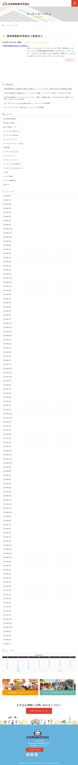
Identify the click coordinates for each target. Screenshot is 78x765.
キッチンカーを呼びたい (11, 131)
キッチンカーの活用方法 (11, 164)
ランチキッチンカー (10, 139)
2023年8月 (7, 344)
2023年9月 (7, 340)
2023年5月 (7, 356)
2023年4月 (7, 360)
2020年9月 (7, 467)
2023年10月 (7, 335)
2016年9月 (7, 631)
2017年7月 (7, 594)
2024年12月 (7, 278)
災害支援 (6, 147)
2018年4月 (7, 578)
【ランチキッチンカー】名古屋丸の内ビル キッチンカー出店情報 (26, 103)
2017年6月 (7, 598)
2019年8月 (7, 520)
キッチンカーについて (41, 42)
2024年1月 (7, 323)
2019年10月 (7, 512)
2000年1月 (7, 644)
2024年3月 (7, 315)
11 (49, 661)
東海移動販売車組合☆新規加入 (25, 36)
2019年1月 (7, 541)
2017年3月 (7, 607)
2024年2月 (7, 319)
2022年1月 (7, 409)
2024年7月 (7, 298)
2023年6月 (7, 352)
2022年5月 (7, 397)
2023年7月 (7, 348)
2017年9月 (7, 590)
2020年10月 (7, 463)
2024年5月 (7, 307)
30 (28, 668)
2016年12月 (7, 619)
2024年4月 (7, 311)
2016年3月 (7, 639)
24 (39, 666)
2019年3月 (7, 537)
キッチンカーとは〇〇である (13, 143)
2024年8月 (7, 294)
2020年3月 (7, 492)
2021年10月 (7, 418)
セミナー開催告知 (9, 180)
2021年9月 (7, 422)
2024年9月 (7, 290)
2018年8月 (7, 561)
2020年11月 (7, 459)
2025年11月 (7, 233)
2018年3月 (7, 582)
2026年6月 (7, 204)
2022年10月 (7, 376)
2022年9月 (7, 381)
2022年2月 (7, 405)
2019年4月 (7, 533)
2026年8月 (7, 196)
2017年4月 (7, 602)
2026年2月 (7, 220)
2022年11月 (7, 372)
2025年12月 (7, 229)
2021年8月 (7, 426)
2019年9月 (7, 516)
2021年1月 (7, 450)
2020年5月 (7, 483)
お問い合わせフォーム (39, 711)
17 (39, 664)
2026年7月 (7, 200)
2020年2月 (7, 496)
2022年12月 (7, 368)
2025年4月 (7, 262)
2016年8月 (7, 635)
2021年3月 (7, 446)
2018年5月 (7, 574)
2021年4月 (7, 442)
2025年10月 (7, 237)
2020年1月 (7, 500)
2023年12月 (7, 327)
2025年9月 (7, 241)
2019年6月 (7, 528)
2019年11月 (7, 508)
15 (18, 664)
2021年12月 (7, 414)
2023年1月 (7, 364)
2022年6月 (7, 393)
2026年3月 (7, 216)
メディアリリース (9, 156)
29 (18, 668)
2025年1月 (7, 274)
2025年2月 (7, 270)
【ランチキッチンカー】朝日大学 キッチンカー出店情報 (23, 107)
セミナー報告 (8, 176)
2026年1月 (7, 224)
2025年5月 (7, 257)
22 (18, 666)
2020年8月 (7, 471)
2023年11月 (7, 331)
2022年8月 (7, 385)
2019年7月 (7, 524)
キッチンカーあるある (11, 135)
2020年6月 (7, 479)
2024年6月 (7, 303)
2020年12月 (7, 455)
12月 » (60, 670)
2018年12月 (7, 545)
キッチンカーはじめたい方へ (13, 168)
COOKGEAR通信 (9, 119)
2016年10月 (7, 627)
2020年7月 (7, 475)
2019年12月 (7, 504)
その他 (5, 172)
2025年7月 (7, 249)
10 (39, 661)
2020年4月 (7, 487)
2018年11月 (7, 549)
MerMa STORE (9, 123)
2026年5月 (7, 208)
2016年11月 (7, 623)
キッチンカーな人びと (11, 152)
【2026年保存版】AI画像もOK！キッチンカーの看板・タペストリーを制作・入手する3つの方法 (37, 93)
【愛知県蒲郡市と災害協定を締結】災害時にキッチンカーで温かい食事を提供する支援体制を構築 (37, 89)
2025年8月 (7, 245)
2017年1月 (7, 615)
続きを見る (70, 60)
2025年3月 (7, 266)
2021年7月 (7, 430)
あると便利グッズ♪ (10, 127)
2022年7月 (7, 389)
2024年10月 (7, 286)
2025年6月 (7, 253)
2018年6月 (7, 570)
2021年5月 (7, 438)
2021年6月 (7, 434)
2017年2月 (7, 611)
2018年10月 (7, 553)
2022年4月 (7, 401)
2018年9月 (7, 557)
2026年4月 (7, 212)
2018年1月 (7, 586)
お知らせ (6, 184)
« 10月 (18, 670)
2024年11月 (7, 282)
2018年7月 (7, 565)
